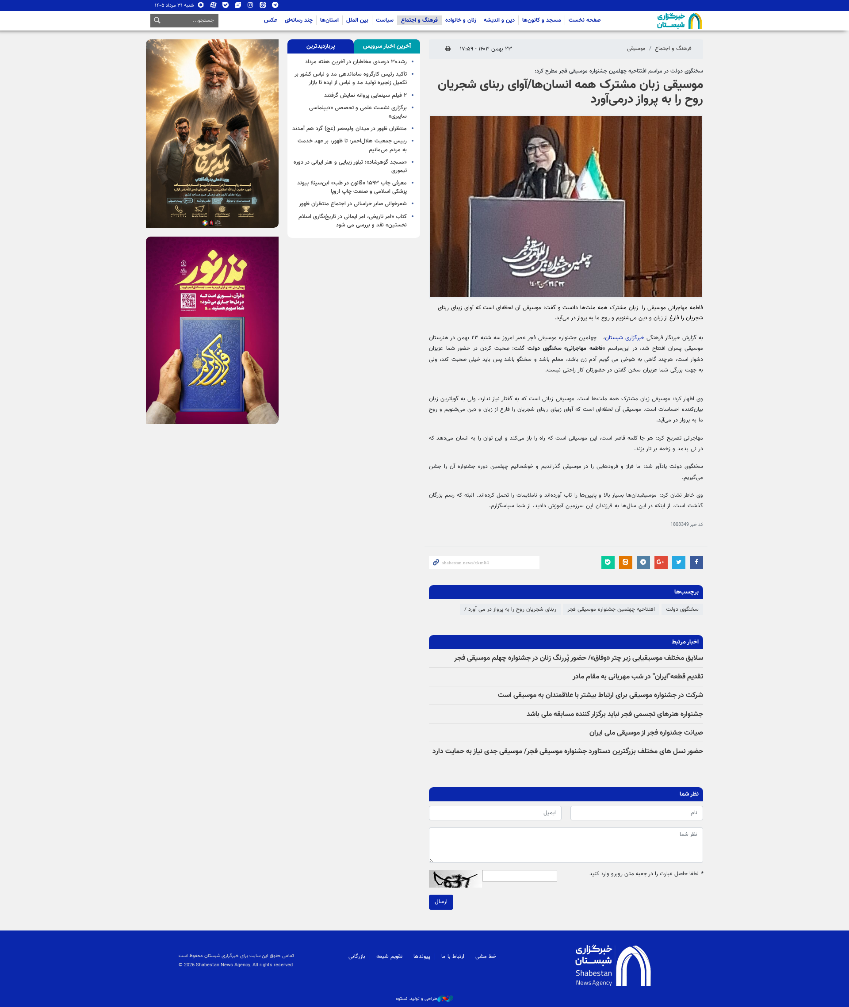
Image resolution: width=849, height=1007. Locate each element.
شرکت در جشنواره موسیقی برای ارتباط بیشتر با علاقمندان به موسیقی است (600, 695)
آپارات (213, 7)
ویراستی (238, 7)
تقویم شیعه (389, 956)
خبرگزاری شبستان (624, 337)
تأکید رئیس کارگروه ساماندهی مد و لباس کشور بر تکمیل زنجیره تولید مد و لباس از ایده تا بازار (350, 78)
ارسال (441, 901)
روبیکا (201, 7)
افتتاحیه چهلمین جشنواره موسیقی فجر (611, 609)
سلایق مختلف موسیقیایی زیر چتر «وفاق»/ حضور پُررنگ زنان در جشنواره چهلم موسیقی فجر (577, 658)
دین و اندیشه (499, 20)
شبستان (654, 21)
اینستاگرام (250, 7)
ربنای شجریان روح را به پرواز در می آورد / (510, 609)
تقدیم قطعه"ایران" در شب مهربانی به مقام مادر (638, 676)
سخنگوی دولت (682, 609)
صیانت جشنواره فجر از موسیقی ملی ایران (646, 733)
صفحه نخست (585, 20)
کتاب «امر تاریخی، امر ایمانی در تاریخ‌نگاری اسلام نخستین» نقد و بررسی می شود (352, 221)
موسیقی (636, 48)
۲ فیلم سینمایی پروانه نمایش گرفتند (365, 95)
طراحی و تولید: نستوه (416, 999)
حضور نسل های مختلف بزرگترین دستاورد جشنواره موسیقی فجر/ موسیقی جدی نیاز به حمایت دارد (567, 751)
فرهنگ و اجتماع (419, 20)
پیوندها (421, 956)
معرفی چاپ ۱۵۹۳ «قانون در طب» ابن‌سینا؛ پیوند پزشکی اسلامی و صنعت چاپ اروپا (352, 187)
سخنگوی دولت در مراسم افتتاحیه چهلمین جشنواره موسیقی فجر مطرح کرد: (618, 71)
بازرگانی (356, 956)
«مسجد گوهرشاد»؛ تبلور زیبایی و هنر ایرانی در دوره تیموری (350, 166)
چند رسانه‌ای (299, 20)
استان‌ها (329, 20)
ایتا (263, 7)
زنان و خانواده (460, 20)
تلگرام (275, 7)
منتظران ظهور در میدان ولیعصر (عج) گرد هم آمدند (349, 128)
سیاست (385, 20)
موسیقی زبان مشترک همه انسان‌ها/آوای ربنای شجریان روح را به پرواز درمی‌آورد (570, 92)
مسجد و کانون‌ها (541, 20)
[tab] (387, 46)
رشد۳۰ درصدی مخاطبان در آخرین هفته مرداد (356, 61)
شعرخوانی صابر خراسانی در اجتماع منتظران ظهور (353, 203)
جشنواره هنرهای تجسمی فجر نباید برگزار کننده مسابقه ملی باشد (615, 714)
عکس (270, 20)
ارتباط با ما (452, 956)
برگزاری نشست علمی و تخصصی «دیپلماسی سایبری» (358, 112)
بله (226, 7)
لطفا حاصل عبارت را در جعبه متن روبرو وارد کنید (646, 874)
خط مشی (485, 956)
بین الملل (357, 20)
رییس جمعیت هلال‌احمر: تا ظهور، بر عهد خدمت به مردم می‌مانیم (352, 145)
